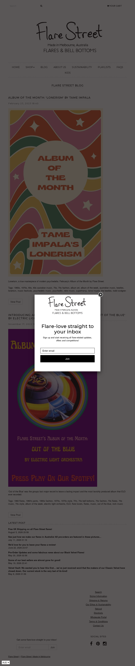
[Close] (100, 295)
